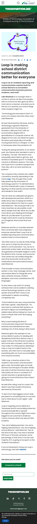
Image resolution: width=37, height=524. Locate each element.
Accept (5, 521)
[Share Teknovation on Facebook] (24, 60)
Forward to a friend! (13, 465)
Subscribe (8, 478)
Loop (9, 179)
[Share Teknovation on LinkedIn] (18, 60)
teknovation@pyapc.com (18, 509)
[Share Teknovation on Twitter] (21, 60)
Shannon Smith (18, 56)
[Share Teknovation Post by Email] (27, 60)
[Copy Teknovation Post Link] (30, 60)
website (22, 449)
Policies (4, 517)
